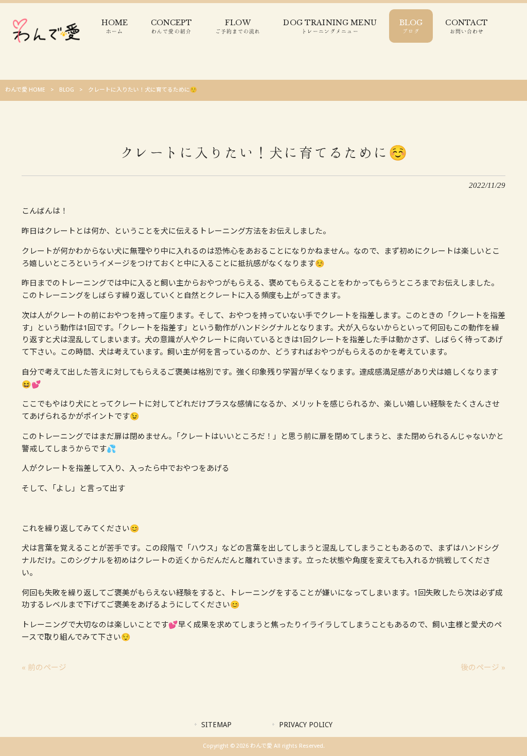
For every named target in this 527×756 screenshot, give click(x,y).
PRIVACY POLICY (305, 724)
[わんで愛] (46, 44)
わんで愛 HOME (25, 89)
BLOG (66, 89)
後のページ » (483, 667)
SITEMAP (216, 724)
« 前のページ (44, 667)
